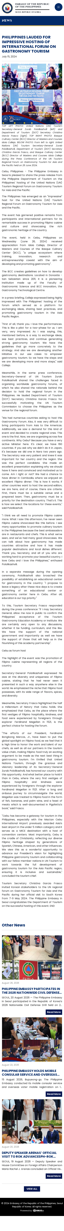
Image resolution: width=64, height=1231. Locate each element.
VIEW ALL (32, 1189)
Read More (54, 1012)
